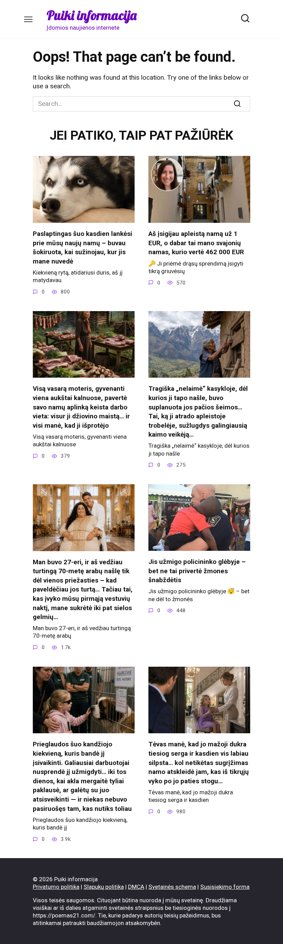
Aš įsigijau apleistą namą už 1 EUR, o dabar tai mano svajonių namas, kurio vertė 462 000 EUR (196, 243)
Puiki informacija (92, 15)
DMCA (136, 886)
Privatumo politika (56, 886)
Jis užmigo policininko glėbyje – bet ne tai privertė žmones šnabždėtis (197, 571)
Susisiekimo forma (225, 886)
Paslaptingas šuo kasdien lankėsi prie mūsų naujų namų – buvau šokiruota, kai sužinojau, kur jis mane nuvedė (82, 247)
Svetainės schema (172, 886)
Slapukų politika (104, 886)
